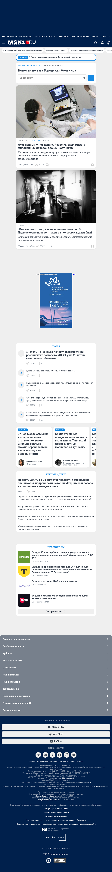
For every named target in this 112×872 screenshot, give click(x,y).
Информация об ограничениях (56, 809)
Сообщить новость (13, 646)
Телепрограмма (67, 37)
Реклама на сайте (12, 660)
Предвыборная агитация (16, 696)
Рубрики (7, 653)
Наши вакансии (11, 681)
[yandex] (73, 755)
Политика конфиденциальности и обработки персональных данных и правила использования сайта (56, 824)
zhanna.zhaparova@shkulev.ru (47, 796)
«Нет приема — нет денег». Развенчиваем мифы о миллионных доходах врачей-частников (52, 146)
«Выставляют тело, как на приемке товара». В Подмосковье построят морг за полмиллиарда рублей (55, 231)
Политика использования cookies (56, 813)
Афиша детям (40, 37)
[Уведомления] (102, 43)
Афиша (95, 37)
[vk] (45, 755)
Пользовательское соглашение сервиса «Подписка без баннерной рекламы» (56, 820)
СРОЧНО (23, 57)
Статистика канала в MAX (17, 703)
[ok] (52, 755)
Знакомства (83, 37)
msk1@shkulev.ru (68, 779)
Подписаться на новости (16, 639)
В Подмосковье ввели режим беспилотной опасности (55, 57)
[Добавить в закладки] (92, 164)
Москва (21, 65)
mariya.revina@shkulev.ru (99, 786)
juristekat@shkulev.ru (83, 783)
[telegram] (38, 755)
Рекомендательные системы (56, 816)
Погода (53, 37)
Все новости (33, 65)
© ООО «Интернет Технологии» (56, 854)
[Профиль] (108, 43)
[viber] (66, 755)
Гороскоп (105, 37)
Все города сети (11, 710)
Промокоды (25, 37)
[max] (59, 755)
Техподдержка (11, 689)
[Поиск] (95, 43)
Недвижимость (9, 37)
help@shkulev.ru (62, 784)
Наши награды (11, 674)
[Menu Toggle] (3, 43)
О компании (9, 667)
